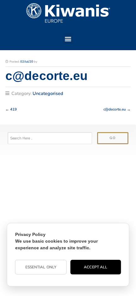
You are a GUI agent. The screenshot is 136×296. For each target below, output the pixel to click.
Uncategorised (48, 93)
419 (13, 109)
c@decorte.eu (114, 109)
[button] (68, 38)
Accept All (95, 267)
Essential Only (40, 267)
